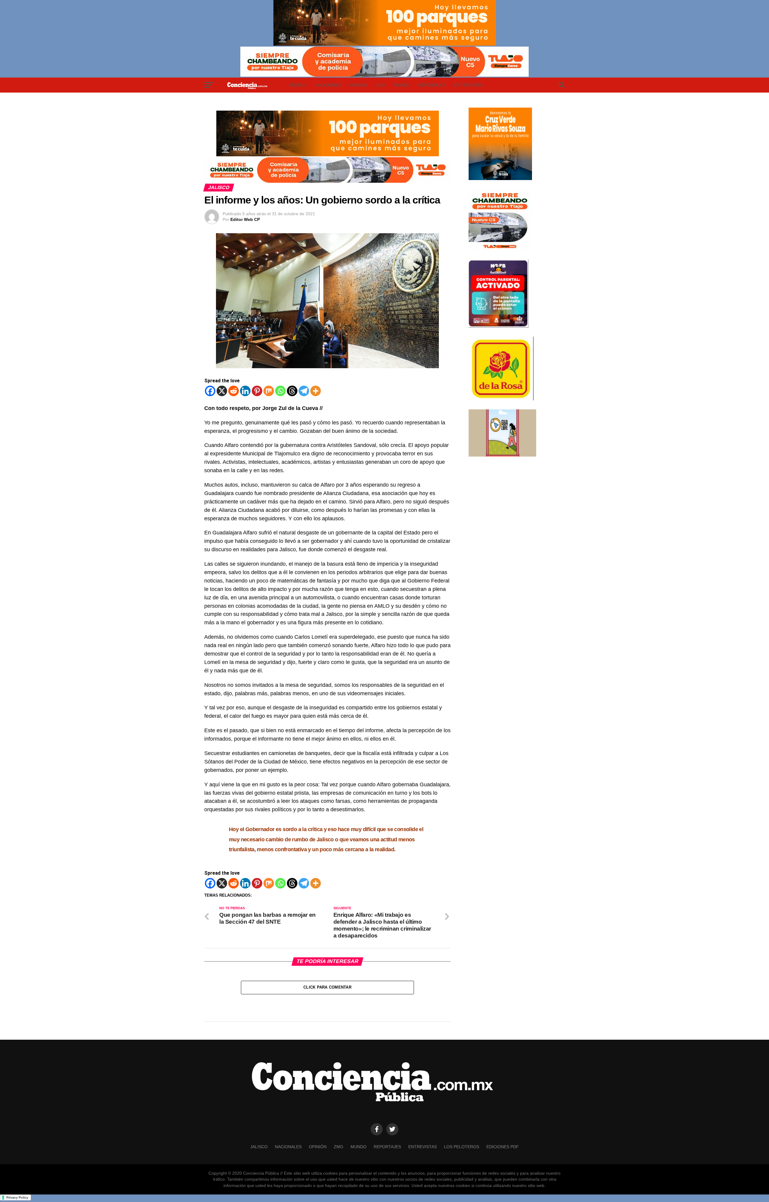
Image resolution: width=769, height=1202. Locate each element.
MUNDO (402, 85)
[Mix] (268, 391)
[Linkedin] (245, 391)
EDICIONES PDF (502, 1146)
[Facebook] (210, 391)
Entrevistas (468, 85)
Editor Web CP (245, 219)
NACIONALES (328, 85)
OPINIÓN (359, 85)
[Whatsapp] (280, 391)
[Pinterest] (257, 391)
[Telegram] (304, 391)
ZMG (381, 85)
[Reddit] (233, 391)
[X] (222, 391)
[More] (315, 391)
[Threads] (292, 391)
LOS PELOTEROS (461, 1146)
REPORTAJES (432, 85)
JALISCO (297, 85)
